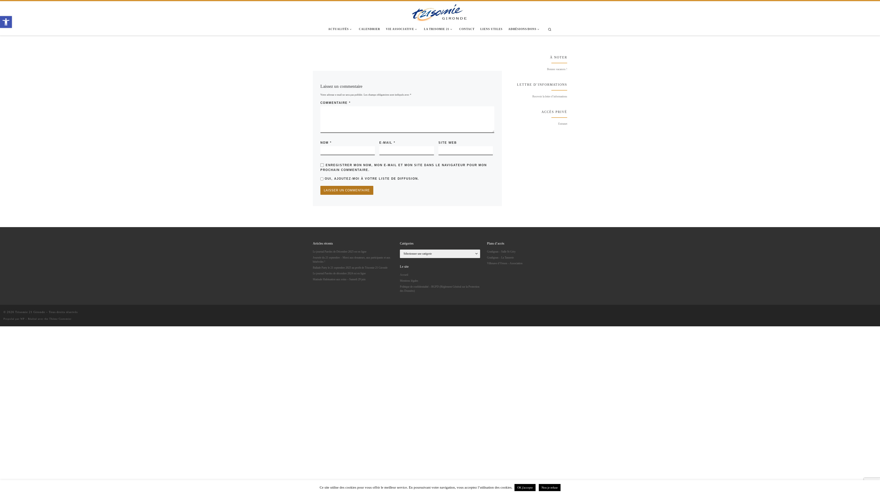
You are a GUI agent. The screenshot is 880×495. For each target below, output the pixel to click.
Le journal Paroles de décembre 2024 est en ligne (339, 273)
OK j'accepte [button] (525, 487)
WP (22, 318)
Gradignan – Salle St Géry (501, 251)
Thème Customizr (60, 318)
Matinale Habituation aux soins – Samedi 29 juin (339, 279)
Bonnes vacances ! (557, 69)
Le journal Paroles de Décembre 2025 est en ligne (339, 251)
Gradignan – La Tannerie (500, 257)
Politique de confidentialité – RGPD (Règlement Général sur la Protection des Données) (439, 288)
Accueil (404, 274)
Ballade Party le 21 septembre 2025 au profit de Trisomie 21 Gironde (350, 267)
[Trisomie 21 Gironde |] (440, 11)
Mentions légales (409, 280)
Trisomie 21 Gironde (30, 312)
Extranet (562, 123)
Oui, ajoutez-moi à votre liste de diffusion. (371, 178)
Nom (326, 142)
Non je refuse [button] (550, 487)
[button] (6, 22)
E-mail (387, 142)
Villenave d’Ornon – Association (504, 263)
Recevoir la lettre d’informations (549, 96)
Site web (447, 142)
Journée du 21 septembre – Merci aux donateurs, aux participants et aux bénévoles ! (351, 259)
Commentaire (335, 102)
